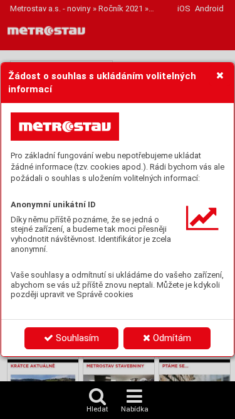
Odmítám (170, 338)
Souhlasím (76, 338)
